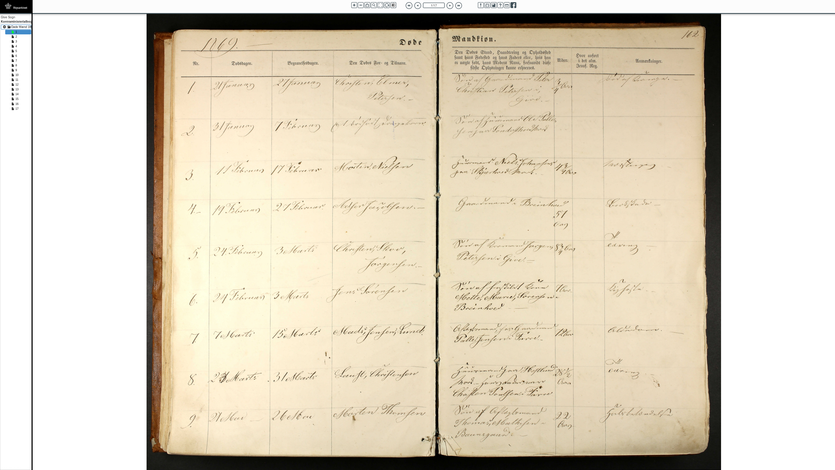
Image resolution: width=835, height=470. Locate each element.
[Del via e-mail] (507, 5)
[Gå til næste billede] (449, 5)
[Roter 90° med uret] (387, 5)
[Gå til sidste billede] (458, 5)
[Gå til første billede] (409, 5)
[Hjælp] (500, 5)
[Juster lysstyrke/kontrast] (393, 5)
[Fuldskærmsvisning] (380, 5)
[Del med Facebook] (513, 5)
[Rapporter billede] (481, 5)
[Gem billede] (494, 5)
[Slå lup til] (374, 5)
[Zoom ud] (361, 5)
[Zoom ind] (354, 5)
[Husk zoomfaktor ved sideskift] (367, 5)
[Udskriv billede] (487, 5)
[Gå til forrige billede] (417, 5)
